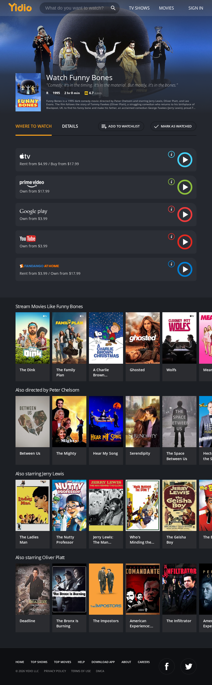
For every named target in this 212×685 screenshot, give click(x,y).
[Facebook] (167, 666)
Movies (166, 8)
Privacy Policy (55, 671)
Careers (144, 662)
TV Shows (139, 8)
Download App (103, 662)
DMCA (100, 671)
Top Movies (62, 662)
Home (20, 662)
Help (81, 662)
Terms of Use (81, 671)
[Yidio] (20, 8)
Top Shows (39, 662)
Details (70, 126)
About (126, 662)
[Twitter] (188, 666)
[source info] (170, 154)
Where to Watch (34, 126)
